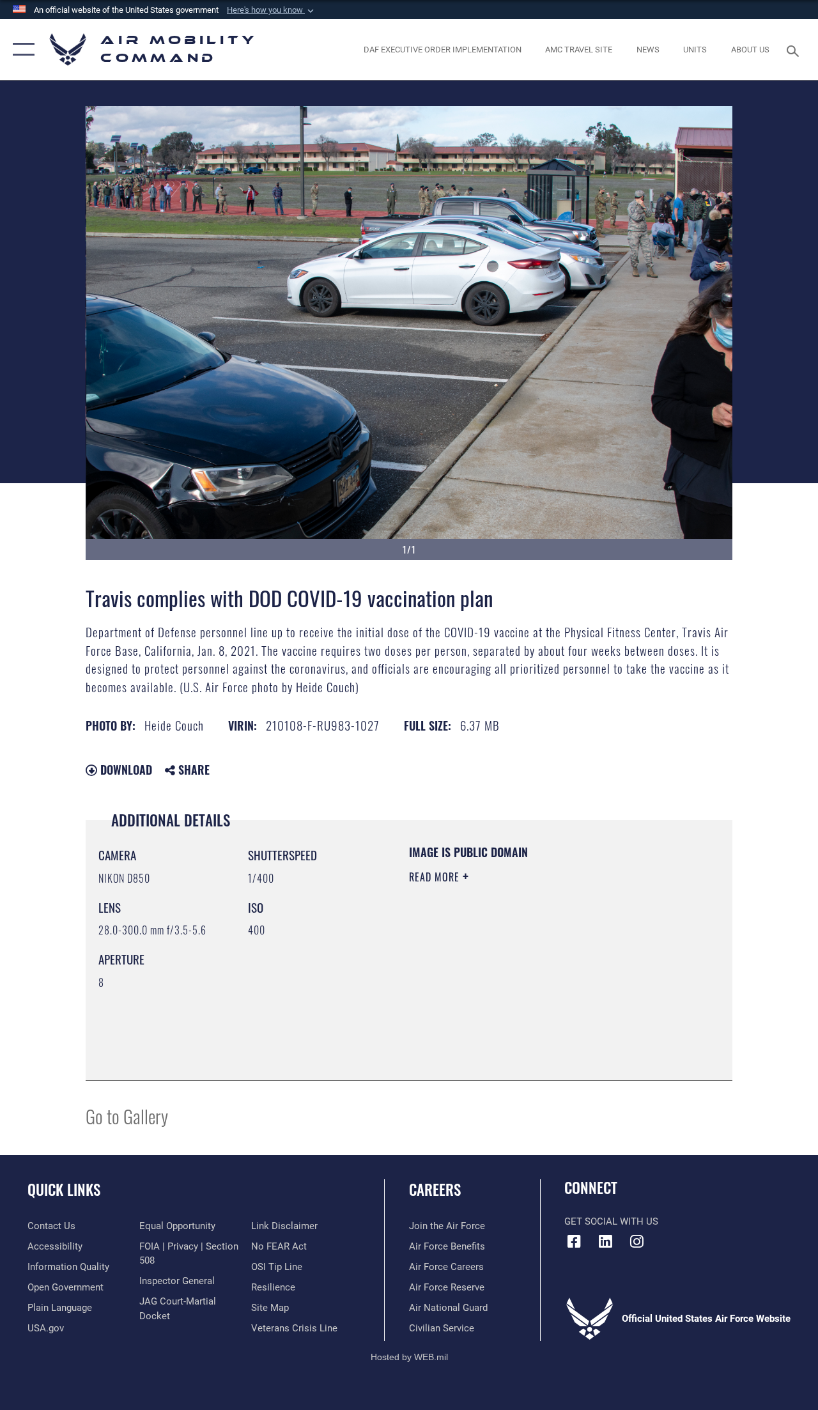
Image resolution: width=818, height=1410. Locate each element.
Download (124, 769)
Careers (435, 1189)
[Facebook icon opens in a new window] (573, 1241)
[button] (271, 10)
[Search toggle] (795, 49)
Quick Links (63, 1189)
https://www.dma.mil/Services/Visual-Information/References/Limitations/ (523, 985)
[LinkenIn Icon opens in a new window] (605, 1241)
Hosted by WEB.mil (409, 1357)
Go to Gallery (127, 1115)
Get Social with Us (611, 1221)
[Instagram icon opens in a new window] (636, 1241)
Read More (436, 877)
